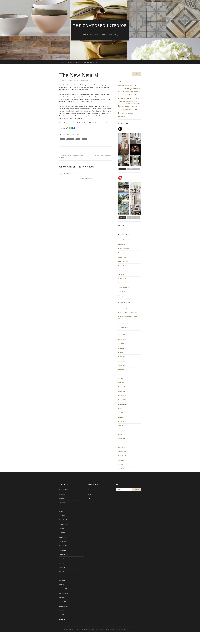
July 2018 (120, 378)
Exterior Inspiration (123, 248)
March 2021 (121, 356)
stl (124, 113)
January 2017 (121, 438)
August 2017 (121, 408)
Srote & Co (121, 274)
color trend (120, 88)
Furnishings (121, 252)
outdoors (124, 106)
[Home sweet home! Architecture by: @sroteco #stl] (123, 209)
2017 (119, 86)
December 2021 (122, 339)
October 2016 (122, 451)
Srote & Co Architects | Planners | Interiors (97, 629)
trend (85, 139)
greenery (136, 91)
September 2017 (122, 404)
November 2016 (122, 447)
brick (137, 85)
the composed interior (100, 25)
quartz (135, 106)
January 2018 (121, 391)
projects (132, 106)
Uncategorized (122, 296)
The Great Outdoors (123, 327)
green (62, 139)
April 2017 (121, 425)
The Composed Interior (67, 629)
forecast (124, 91)
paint (78, 139)
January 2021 (121, 365)
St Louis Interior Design (81, 80)
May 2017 (121, 421)
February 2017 (122, 434)
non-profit (125, 103)
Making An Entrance (123, 323)
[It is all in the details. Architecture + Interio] (123, 149)
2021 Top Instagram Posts (125, 308)
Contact (78, 62)
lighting (135, 98)
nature (130, 101)
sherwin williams (127, 109)
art (131, 86)
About (70, 62)
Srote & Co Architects (91, 62)
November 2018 (122, 369)
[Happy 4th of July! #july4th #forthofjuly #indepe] (135, 149)
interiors (70, 139)
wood (123, 116)
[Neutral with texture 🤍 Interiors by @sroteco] (135, 138)
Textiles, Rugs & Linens (124, 287)
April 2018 (121, 382)
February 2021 (122, 361)
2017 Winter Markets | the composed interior (79, 174)
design (129, 88)
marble (127, 101)
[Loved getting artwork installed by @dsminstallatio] (123, 160)
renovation (120, 109)
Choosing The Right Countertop (103, 155)
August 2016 (121, 460)
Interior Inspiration (123, 261)
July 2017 (120, 412)
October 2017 (122, 399)
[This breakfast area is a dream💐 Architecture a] (135, 187)
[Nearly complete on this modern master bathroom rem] (135, 160)
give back (128, 91)
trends (120, 116)
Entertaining (121, 244)
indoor (123, 94)
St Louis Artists (122, 283)
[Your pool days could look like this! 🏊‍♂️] (123, 187)
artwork (134, 86)
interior (127, 94)
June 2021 (121, 343)
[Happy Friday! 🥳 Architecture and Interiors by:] (123, 198)
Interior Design (67, 134)
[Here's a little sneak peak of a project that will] (135, 198)
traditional (135, 113)
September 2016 (122, 456)
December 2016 (122, 443)
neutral (133, 101)
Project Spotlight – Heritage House (127, 312)
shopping (133, 109)
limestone (120, 101)
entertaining (136, 89)
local (124, 101)
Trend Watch (75, 134)
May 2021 (121, 348)
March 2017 (121, 430)
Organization (121, 265)
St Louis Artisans (122, 278)
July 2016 (120, 464)
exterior (119, 91)
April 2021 (121, 352)
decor (124, 89)
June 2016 (121, 468)
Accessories (121, 240)
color (139, 85)
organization (130, 103)
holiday (120, 94)
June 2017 (121, 417)
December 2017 (122, 395)
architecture (125, 86)
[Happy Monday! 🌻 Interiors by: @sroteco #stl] (135, 209)
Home (62, 62)
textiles (126, 113)
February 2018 (122, 387)
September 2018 (122, 374)
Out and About (122, 270)
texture (130, 113)
